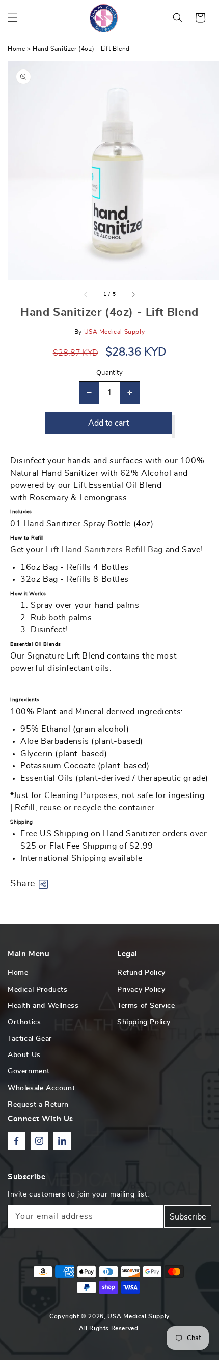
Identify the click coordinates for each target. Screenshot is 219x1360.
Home (16, 48)
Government (29, 1071)
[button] (13, 18)
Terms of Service (146, 1006)
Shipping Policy (144, 1022)
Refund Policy (141, 972)
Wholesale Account (41, 1088)
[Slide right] (133, 294)
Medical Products (38, 989)
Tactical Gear (30, 1038)
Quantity (109, 373)
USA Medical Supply (138, 1316)
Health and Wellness (43, 1006)
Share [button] (22, 883)
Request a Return (38, 1104)
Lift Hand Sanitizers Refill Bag (104, 550)
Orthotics (24, 1022)
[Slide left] (86, 294)
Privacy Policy (141, 989)
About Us (24, 1055)
